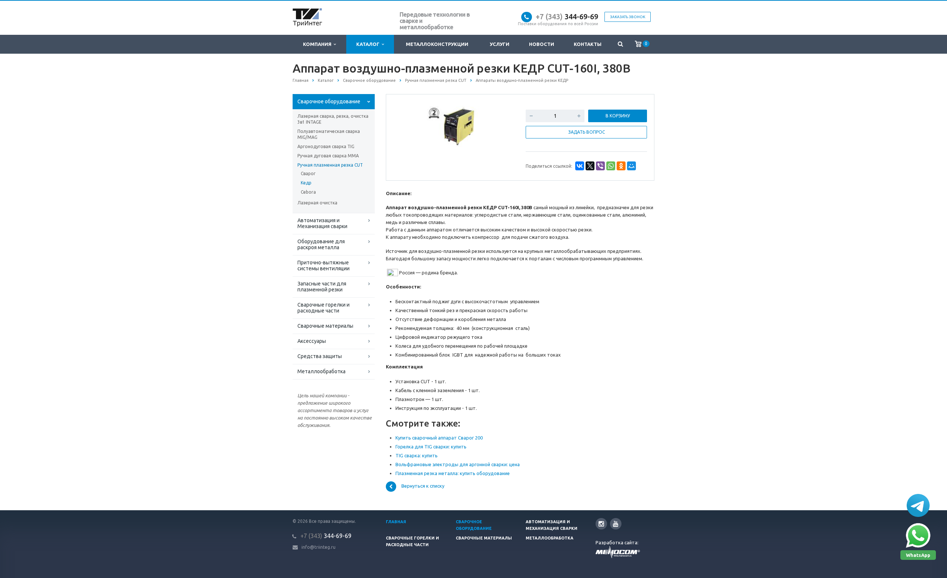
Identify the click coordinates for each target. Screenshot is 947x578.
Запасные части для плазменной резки (321, 287)
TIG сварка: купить (416, 455)
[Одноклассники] (621, 165)
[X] (590, 165)
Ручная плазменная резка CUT (330, 165)
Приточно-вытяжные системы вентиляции (323, 265)
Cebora (308, 192)
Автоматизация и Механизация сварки (322, 223)
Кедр (306, 182)
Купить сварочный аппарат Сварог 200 (439, 437)
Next (501, 125)
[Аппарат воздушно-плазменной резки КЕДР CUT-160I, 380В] (454, 125)
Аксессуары (311, 341)
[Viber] (600, 165)
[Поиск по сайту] (620, 44)
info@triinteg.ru (318, 547)
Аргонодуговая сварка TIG (325, 146)
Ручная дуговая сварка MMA (328, 155)
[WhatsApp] (610, 165)
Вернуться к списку (422, 486)
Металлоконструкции (437, 44)
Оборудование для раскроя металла (321, 244)
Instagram (601, 523)
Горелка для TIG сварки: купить (430, 446)
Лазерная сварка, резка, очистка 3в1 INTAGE (332, 119)
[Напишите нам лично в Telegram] (918, 505)
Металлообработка (321, 371)
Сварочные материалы (325, 326)
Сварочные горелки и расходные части (323, 308)
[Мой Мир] (631, 165)
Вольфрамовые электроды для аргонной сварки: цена (457, 464)
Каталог (369, 44)
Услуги (499, 44)
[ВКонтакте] (579, 165)
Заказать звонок (627, 17)
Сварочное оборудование (328, 101)
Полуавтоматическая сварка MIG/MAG (328, 134)
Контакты (587, 44)
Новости (541, 44)
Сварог (308, 173)
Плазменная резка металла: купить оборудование (452, 473)
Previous (407, 125)
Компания (318, 44)
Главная (396, 521)
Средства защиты (319, 356)
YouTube (615, 523)
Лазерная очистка (317, 202)
